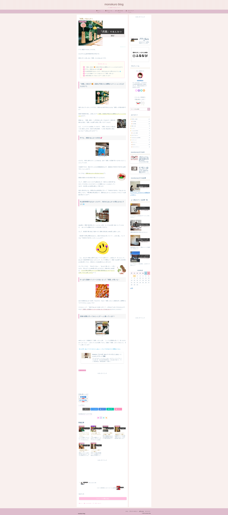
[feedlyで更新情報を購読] (103, 418)
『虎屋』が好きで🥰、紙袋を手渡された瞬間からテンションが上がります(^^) (104, 67)
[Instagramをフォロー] (101, 418)
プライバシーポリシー (133, 511)
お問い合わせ (141, 511)
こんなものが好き (83, 370)
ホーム (127, 511)
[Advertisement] (102, 382)
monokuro (140, 80)
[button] (118, 409)
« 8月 (131, 288)
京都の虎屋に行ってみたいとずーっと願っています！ (98, 75)
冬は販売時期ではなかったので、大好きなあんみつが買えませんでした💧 (103, 71)
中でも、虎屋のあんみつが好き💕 (93, 69)
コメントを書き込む (102, 498)
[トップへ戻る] (226, 513)
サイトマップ (147, 511)
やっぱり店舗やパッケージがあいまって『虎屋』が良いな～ (99, 73)
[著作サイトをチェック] (98, 418)
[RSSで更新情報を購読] (106, 418)
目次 (100, 64)
